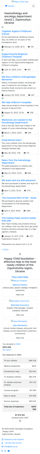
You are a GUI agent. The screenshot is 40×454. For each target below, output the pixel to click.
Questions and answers (14, 439)
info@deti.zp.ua (10, 446)
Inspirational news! (12, 140)
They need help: (20, 277)
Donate (11, 6)
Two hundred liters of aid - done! (19, 197)
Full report (7, 350)
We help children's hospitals (16, 102)
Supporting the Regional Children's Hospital (14, 55)
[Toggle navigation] (33, 6)
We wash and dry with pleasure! (19, 180)
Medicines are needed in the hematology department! (17, 121)
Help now (20, 295)
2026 (18, 344)
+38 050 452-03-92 (12, 443)
